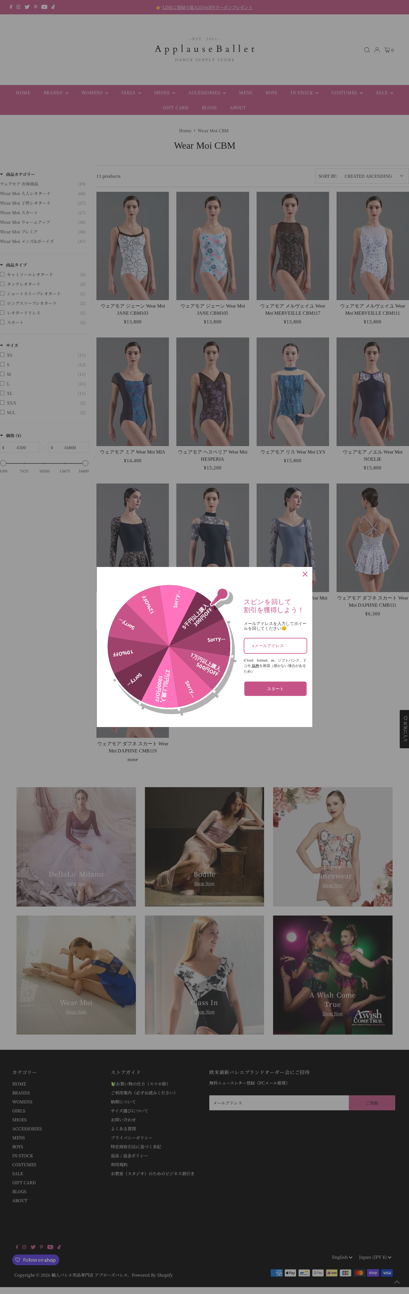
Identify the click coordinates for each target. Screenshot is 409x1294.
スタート (275, 688)
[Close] (305, 574)
